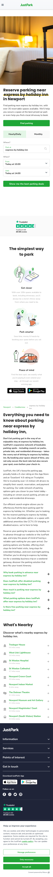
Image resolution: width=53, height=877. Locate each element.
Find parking (26, 123)
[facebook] (4, 794)
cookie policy (27, 841)
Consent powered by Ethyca (37, 872)
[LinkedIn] (20, 794)
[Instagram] (9, 794)
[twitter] (15, 794)
